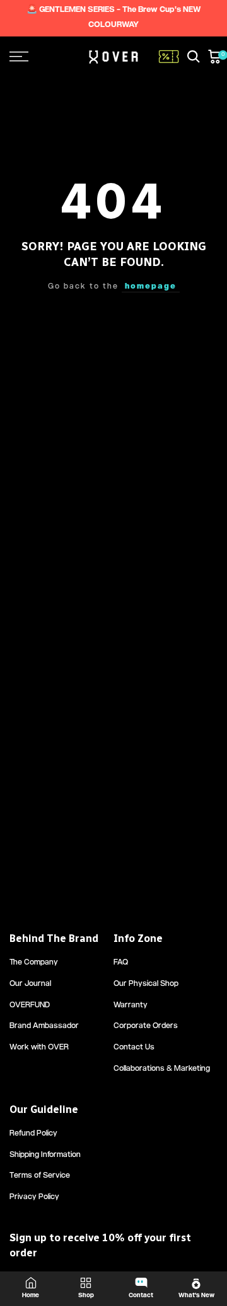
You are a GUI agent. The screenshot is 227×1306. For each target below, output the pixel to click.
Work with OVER (39, 1047)
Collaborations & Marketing (162, 1069)
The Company (33, 963)
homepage (151, 287)
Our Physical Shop (146, 984)
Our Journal (30, 984)
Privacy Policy (34, 1197)
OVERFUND (29, 1005)
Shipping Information (45, 1155)
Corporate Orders (146, 1026)
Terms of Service (39, 1176)
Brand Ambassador (44, 1026)
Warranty (131, 1005)
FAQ (121, 963)
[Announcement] (113, 18)
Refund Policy (33, 1134)
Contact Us (134, 1047)
